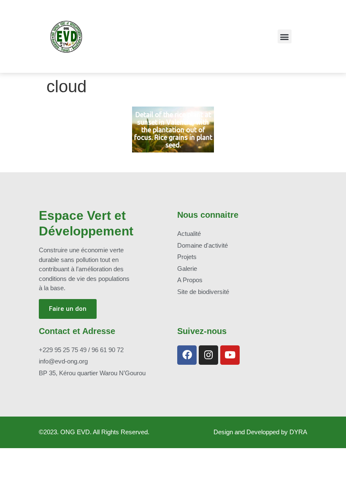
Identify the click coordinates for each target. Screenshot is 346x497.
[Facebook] (187, 355)
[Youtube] (230, 355)
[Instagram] (208, 355)
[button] (285, 36)
